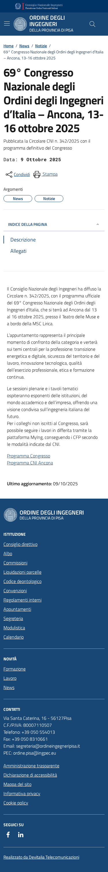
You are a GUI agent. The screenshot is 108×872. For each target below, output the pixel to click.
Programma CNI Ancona (30, 462)
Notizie (41, 46)
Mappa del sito (17, 784)
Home (8, 46)
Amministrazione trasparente (31, 765)
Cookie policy (15, 802)
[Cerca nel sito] (92, 24)
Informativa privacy (21, 793)
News (24, 46)
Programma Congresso (28, 455)
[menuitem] (45, 174)
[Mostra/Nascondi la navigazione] (6, 23)
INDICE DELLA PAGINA (27, 224)
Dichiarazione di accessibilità (30, 774)
